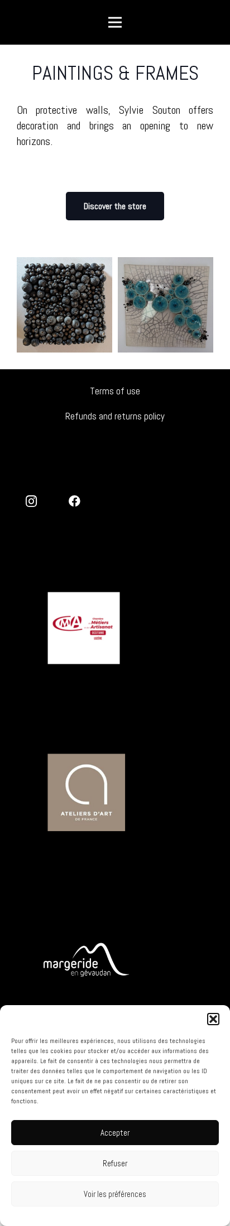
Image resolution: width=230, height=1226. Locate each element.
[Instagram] (31, 502)
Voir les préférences (115, 1194)
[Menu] (115, 22)
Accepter (115, 1132)
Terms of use (115, 391)
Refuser (115, 1163)
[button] (213, 1019)
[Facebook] (75, 502)
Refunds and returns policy (115, 416)
